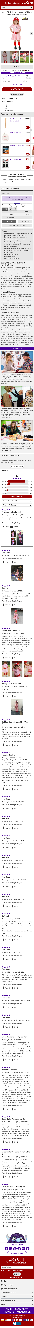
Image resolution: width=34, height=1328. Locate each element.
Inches (9, 221)
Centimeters (25, 221)
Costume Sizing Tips (17, 225)
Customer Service (8, 1293)
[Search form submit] (31, 7)
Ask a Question (17, 466)
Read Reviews (20, 76)
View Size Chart (17, 85)
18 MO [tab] (5, 209)
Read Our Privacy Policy (17, 1277)
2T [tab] (11, 209)
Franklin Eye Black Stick (17, 145)
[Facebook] (6, 1248)
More (3, 1304)
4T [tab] (15, 209)
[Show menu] (2, 3)
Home (6, 1281)
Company (5, 1297)
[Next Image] (31, 33)
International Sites (8, 1300)
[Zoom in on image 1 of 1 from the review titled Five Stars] (17, 573)
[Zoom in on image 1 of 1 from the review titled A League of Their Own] (17, 707)
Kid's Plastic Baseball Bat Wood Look (16, 120)
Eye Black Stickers (15, 159)
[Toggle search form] (27, 3)
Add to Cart (17, 89)
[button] (31, 3)
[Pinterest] (15, 1248)
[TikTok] (27, 1248)
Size (3, 78)
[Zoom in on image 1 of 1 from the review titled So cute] (17, 616)
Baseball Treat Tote (15, 132)
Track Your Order (10, 1289)
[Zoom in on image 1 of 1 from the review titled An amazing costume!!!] (17, 538)
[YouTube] (23, 1248)
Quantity (28, 78)
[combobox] (15, 7)
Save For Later (17, 94)
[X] (10, 1248)
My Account (8, 1285)
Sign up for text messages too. (13, 1270)
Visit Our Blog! (18, 1253)
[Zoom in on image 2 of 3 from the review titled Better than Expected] (17, 669)
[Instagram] (19, 1248)
